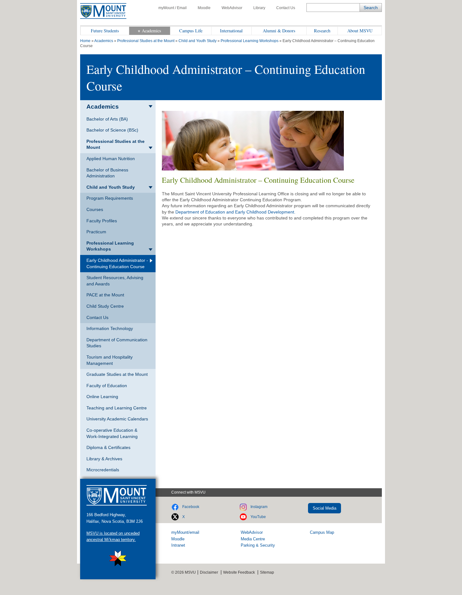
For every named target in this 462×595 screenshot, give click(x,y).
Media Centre (253, 539)
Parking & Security (258, 545)
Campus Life (190, 31)
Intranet (178, 545)
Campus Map (322, 532)
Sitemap (267, 572)
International (231, 31)
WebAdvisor (232, 8)
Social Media (324, 508)
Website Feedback (239, 572)
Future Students (105, 31)
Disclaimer (209, 572)
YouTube (258, 517)
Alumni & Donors (279, 31)
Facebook (190, 507)
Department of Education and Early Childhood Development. (235, 211)
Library (259, 8)
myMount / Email (172, 8)
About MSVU (359, 31)
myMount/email (185, 532)
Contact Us (285, 8)
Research (322, 31)
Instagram (258, 507)
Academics (151, 31)
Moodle (204, 8)
